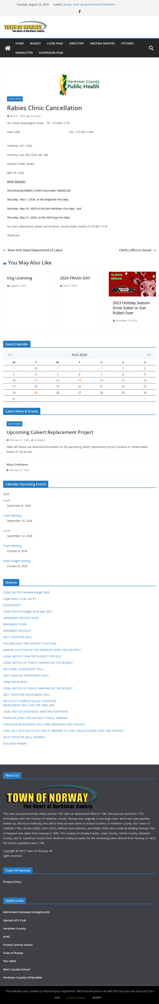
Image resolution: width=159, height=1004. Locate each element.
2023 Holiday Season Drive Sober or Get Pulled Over (131, 307)
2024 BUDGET (12, 605)
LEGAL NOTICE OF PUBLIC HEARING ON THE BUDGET (38, 662)
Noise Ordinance (17, 464)
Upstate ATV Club (14, 920)
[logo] (52, 785)
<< (10, 355)
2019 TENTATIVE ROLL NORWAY (24, 737)
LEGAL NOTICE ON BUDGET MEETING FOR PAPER (35, 711)
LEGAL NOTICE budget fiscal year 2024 (27, 611)
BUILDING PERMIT (15, 743)
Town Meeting (12, 515)
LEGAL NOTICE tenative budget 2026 (26, 592)
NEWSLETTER (24, 52)
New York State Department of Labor (35, 250)
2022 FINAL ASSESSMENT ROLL (23, 669)
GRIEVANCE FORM (15, 624)
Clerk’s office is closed (135, 250)
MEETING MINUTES (102, 43)
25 (35, 392)
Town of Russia (13, 953)
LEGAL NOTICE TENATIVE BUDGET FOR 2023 (32, 656)
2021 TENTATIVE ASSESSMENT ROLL (27, 694)
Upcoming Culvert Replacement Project (50, 432)
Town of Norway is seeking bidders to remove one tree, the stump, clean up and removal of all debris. (101, 6)
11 (35, 380)
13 (79, 380)
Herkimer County (14, 928)
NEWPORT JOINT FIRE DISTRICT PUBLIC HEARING (35, 718)
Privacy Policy (12, 882)
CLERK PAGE (55, 43)
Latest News (15, 99)
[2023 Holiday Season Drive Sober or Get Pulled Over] (132, 274)
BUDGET (35, 43)
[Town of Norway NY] (7, 48)
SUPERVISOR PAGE (51, 52)
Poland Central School (18, 945)
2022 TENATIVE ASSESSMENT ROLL (26, 675)
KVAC (6, 936)
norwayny (35, 116)
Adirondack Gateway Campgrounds (26, 912)
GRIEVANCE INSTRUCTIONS (21, 618)
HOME (20, 43)
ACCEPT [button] (96, 997)
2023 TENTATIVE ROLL (17, 637)
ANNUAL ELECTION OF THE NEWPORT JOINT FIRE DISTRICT (42, 650)
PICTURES (127, 43)
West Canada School (16, 969)
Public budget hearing (16, 561)
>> (149, 355)
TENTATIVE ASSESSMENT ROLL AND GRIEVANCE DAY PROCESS (44, 724)
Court (6, 500)
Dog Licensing (19, 278)
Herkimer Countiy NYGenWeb (22, 977)
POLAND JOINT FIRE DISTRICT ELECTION (29, 643)
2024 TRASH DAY (75, 278)
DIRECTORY (76, 43)
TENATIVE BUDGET (15, 682)
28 (35, 368)
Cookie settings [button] (75, 997)
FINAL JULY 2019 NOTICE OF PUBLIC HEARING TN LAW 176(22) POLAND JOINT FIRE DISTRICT (63, 731)
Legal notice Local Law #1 (19, 598)
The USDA (9, 961)
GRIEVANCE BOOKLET (17, 630)
